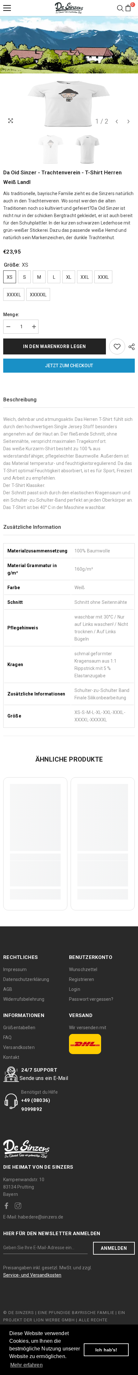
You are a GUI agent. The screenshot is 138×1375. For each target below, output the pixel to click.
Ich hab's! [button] (106, 1349)
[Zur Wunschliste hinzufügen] (117, 346)
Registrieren (81, 979)
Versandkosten (19, 1047)
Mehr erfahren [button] (26, 1365)
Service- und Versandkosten (32, 1275)
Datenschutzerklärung (26, 979)
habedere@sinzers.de (33, 1216)
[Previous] (116, 121)
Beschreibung (20, 400)
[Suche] (120, 8)
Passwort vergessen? (91, 999)
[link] (35, 873)
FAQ (7, 1037)
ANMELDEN (114, 1248)
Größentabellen (19, 1027)
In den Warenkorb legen (54, 346)
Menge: (11, 314)
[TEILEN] (130, 346)
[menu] (7, 8)
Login (74, 989)
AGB (7, 989)
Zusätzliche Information (32, 527)
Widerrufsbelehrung (23, 999)
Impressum (15, 969)
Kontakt (11, 1057)
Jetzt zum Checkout (69, 365)
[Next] (128, 121)
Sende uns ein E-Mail (44, 1078)
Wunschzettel (83, 969)
